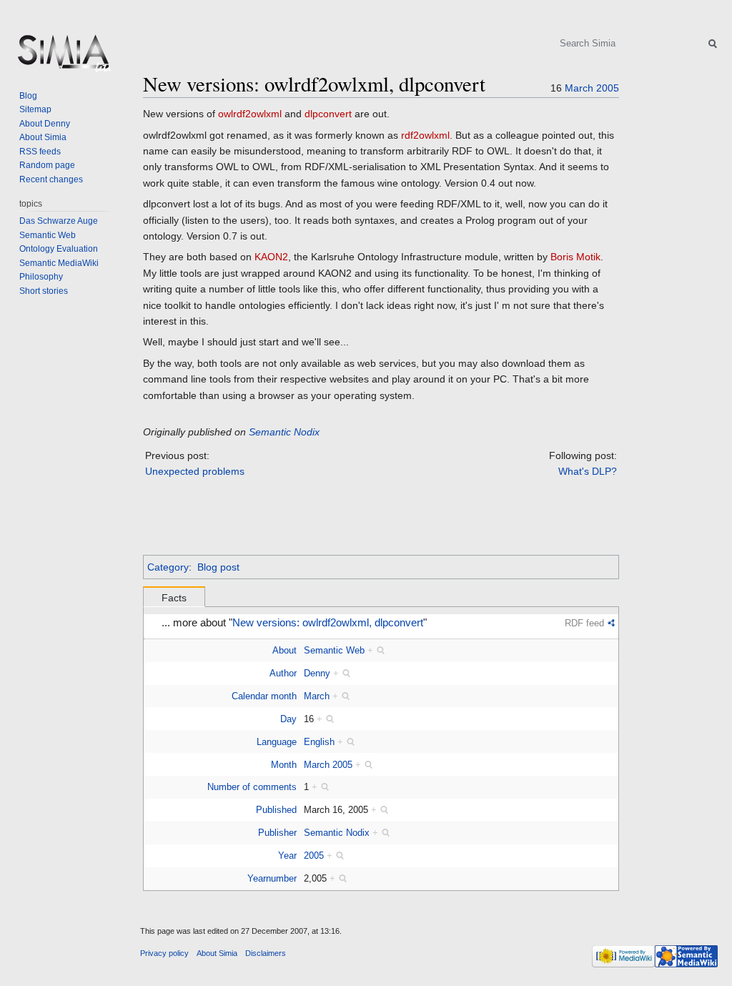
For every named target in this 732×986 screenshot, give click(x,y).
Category (168, 567)
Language (277, 741)
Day (288, 719)
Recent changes (51, 179)
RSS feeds (40, 152)
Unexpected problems (194, 471)
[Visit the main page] (63, 57)
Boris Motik (575, 256)
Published (276, 809)
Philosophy (41, 277)
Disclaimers (265, 953)
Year (287, 855)
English (319, 741)
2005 (607, 88)
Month (284, 764)
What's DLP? (587, 471)
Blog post (218, 567)
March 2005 (328, 764)
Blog (28, 96)
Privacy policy (164, 953)
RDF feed (584, 623)
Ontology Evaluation (58, 249)
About (284, 650)
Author (283, 673)
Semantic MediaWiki (59, 263)
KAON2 (271, 256)
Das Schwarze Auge (58, 221)
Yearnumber (272, 878)
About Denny (44, 124)
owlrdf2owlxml (250, 113)
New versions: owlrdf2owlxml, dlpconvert (327, 622)
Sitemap (35, 109)
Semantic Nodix (284, 432)
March (579, 88)
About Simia (42, 137)
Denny (317, 673)
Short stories (43, 291)
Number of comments (252, 787)
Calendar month (264, 696)
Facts (174, 597)
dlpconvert (328, 113)
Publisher (277, 832)
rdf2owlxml (425, 135)
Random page (47, 165)
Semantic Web (334, 650)
